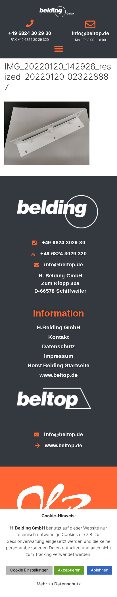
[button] (58, 49)
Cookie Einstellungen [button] (29, 570)
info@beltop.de (90, 33)
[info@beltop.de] (90, 24)
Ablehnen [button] (99, 570)
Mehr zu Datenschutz (59, 584)
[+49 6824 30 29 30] (30, 23)
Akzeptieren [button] (69, 570)
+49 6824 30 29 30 (29, 33)
